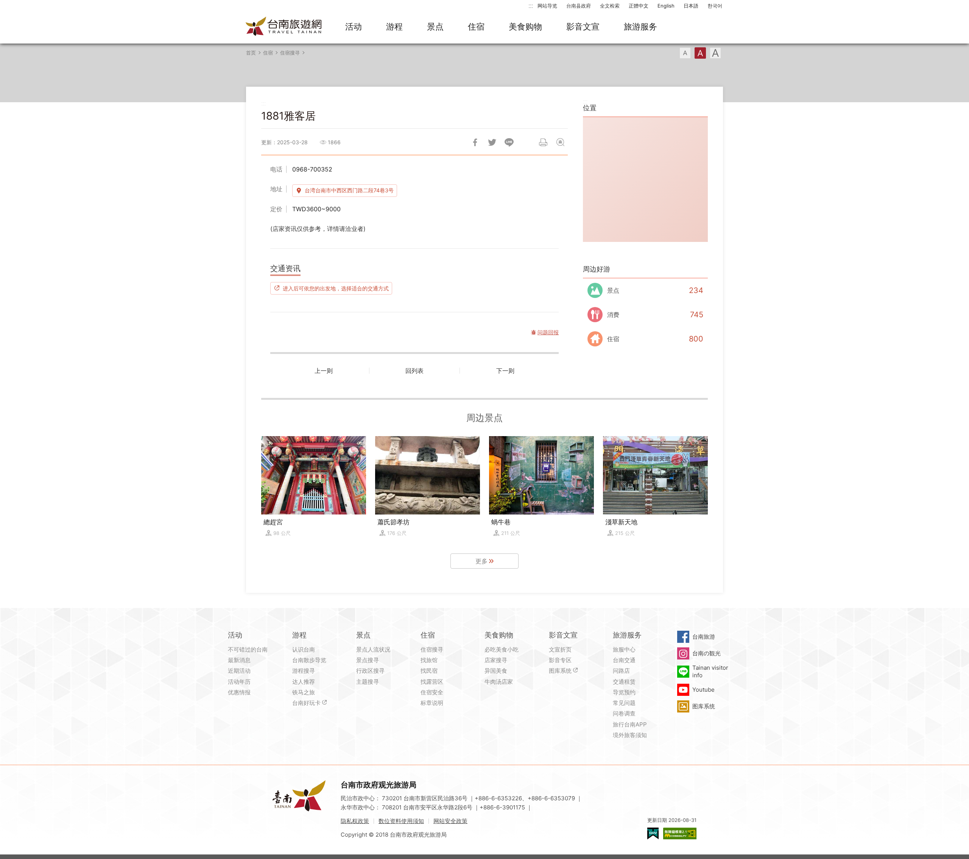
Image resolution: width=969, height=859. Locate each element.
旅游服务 (640, 26)
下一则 (505, 370)
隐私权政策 (355, 821)
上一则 (324, 370)
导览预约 (624, 692)
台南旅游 (703, 636)
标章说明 (432, 702)
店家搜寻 (495, 660)
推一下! (492, 142)
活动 (353, 26)
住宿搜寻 (290, 53)
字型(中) (700, 53)
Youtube (703, 689)
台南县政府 (578, 6)
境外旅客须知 (630, 735)
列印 (543, 142)
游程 (394, 26)
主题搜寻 (367, 681)
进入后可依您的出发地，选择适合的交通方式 (336, 288)
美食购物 (525, 26)
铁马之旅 (303, 692)
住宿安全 (432, 692)
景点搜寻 (367, 660)
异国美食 (495, 670)
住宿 (476, 26)
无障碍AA (679, 833)
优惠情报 (239, 692)
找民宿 (429, 670)
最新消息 (239, 660)
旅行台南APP (630, 724)
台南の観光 (706, 653)
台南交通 (624, 660)
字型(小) (685, 53)
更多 (481, 561)
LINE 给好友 (509, 142)
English (666, 6)
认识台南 (303, 649)
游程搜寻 (303, 670)
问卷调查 (624, 713)
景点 (435, 26)
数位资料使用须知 (401, 821)
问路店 (621, 670)
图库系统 (560, 670)
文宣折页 (560, 649)
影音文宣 (583, 26)
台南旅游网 (284, 27)
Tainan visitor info (710, 671)
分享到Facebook (475, 142)
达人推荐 (303, 681)
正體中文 (638, 6)
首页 (251, 53)
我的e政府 (653, 833)
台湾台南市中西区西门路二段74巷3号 (349, 190)
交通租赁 (624, 681)
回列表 (414, 370)
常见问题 (624, 702)
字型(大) (715, 53)
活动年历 (239, 681)
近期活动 (239, 670)
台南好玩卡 (306, 702)
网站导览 (547, 6)
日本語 (691, 6)
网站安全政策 (450, 821)
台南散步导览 (309, 660)
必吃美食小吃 (501, 649)
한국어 (714, 6)
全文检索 (610, 6)
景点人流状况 (373, 649)
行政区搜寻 (370, 670)
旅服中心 (624, 649)
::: (530, 5)
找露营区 (432, 681)
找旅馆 (429, 660)
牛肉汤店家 (498, 681)
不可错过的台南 (248, 649)
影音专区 (560, 660)
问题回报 (560, 142)
